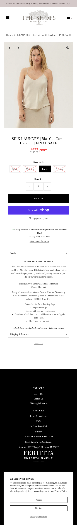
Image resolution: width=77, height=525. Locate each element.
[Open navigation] (7, 17)
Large (45, 169)
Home (9, 35)
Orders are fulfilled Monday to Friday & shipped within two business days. (38, 3)
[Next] (18, 48)
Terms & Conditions (38, 416)
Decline (38, 508)
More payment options (38, 218)
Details (13, 253)
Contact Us (38, 399)
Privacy (38, 431)
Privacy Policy (60, 491)
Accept (39, 500)
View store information (39, 241)
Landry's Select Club (38, 426)
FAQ (38, 421)
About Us (38, 394)
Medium (30, 169)
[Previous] (9, 48)
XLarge (59, 169)
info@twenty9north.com (41, 442)
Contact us (38, 344)
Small (15, 169)
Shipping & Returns (19, 334)
